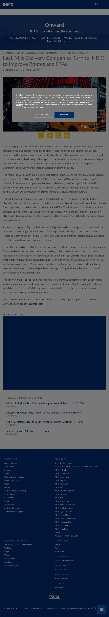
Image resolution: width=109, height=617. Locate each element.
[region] (54, 105)
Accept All (64, 115)
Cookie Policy (74, 102)
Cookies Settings (43, 115)
